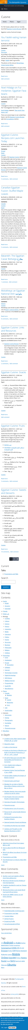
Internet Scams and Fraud (11, 781)
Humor (7, 640)
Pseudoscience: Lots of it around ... (14, 808)
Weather (9, 695)
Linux (6, 657)
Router (4, 961)
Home (4, 22)
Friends (5, 611)
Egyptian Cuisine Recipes (14, 29)
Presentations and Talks (11, 574)
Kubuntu (4, 954)
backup (23, 943)
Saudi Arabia (8, 710)
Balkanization (5, 945)
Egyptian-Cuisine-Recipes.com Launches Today (12, 138)
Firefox (10, 951)
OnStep (4, 957)
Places (12, 22)
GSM (14, 951)
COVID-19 (15, 948)
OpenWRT (12, 957)
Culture (7, 621)
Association (10, 665)
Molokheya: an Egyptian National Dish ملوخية (13, 292)
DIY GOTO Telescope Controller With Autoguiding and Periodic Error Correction (14, 760)
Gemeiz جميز (8, 445)
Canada (3, 204)
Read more (4, 76)
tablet (23, 961)
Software (7, 667)
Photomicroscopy (10, 728)
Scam (8, 961)
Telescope (4, 965)
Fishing (7, 718)
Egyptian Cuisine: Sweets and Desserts (13, 491)
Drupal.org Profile (9, 921)
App (14, 943)
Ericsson (4, 950)
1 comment (4, 282)
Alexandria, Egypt (9, 744)
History (3, 304)
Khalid (7, 603)
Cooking (7, 618)
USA (6, 708)
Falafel (7, 60)
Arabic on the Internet (10, 747)
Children (7, 653)
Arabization (8, 660)
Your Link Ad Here (6, 933)
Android (8, 942)
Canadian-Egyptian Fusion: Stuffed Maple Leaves (12, 190)
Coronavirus (6, 948)
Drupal (3, 151)
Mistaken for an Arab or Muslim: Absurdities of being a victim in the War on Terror (14, 786)
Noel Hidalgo (5, 110)
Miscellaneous (9, 688)
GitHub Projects (9, 919)
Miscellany (6, 731)
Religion (7, 650)
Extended (7, 609)
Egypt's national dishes (12, 310)
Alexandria (10, 702)
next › (14, 559)
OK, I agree (4, 1027)
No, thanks (12, 1027)
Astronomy (8, 715)
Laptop (10, 954)
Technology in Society (11, 673)
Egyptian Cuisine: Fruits (13, 425)
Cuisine (3, 50)
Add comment (5, 79)
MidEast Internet (10, 681)
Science (7, 624)
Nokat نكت (6, 614)
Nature (7, 725)
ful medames (10, 119)
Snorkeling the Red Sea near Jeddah (14, 826)
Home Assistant (21, 951)
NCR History (8, 678)
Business (7, 645)
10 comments (5, 552)
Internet (7, 670)
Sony (12, 960)
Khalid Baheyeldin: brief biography (14, 911)
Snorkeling (8, 723)
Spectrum (18, 961)
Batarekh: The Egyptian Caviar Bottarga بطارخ (12, 257)
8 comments (4, 319)
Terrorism (4, 52)
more (2, 865)
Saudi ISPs (8, 686)
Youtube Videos (9, 916)
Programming (9, 683)
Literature (8, 634)
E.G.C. (8, 705)
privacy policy (15, 994)
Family (5, 601)
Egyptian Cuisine (14, 157)
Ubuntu (11, 964)
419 (2, 943)
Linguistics (8, 629)
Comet (11, 945)
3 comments (4, 179)
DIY (23, 948)
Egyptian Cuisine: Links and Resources (12, 329)
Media (6, 632)
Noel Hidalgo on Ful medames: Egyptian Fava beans (13, 90)
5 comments (4, 247)
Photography (9, 720)
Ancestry (7, 606)
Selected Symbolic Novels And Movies (15, 822)
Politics (7, 637)
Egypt (18, 22)
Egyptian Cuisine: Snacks (13, 372)
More (2, 967)
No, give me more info (7, 1024)
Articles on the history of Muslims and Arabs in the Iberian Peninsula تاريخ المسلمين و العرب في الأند (15, 752)
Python (19, 958)
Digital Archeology (10, 675)
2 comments (4, 363)
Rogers (24, 957)
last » (17, 559)
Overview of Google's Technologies (14, 802)
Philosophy (8, 647)
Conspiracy (16, 945)
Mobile (16, 954)
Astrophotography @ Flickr (12, 924)
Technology (6, 655)
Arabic (18, 943)
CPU (20, 948)
